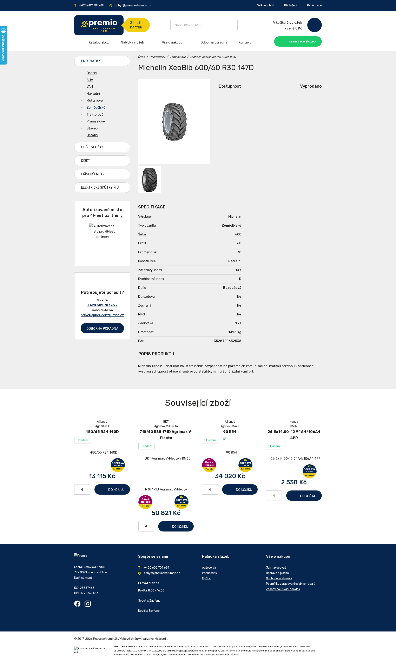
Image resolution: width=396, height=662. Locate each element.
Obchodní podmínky (279, 578)
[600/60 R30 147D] (149, 179)
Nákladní (93, 94)
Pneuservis (209, 573)
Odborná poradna (213, 42)
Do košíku (116, 490)
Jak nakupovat (276, 567)
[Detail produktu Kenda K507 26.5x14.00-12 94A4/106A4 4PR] (294, 458)
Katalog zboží (99, 42)
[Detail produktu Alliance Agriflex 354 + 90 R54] (230, 452)
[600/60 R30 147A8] (174, 121)
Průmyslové (96, 121)
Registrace (314, 5)
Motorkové (95, 100)
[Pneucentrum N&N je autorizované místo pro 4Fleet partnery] (102, 237)
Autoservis (209, 567)
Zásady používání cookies (283, 589)
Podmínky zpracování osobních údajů (290, 584)
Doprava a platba (277, 573)
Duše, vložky (92, 147)
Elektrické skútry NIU (100, 187)
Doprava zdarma (118, 465)
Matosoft (161, 639)
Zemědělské (96, 107)
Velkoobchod (265, 5)
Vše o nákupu (172, 42)
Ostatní (92, 135)
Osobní (92, 73)
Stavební (93, 128)
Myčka (206, 578)
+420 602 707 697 (92, 5)
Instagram (88, 604)
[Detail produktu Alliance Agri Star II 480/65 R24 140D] (102, 452)
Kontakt (245, 42)
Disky (85, 160)
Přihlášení (290, 5)
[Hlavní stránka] (99, 25)
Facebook (77, 604)
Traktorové (95, 114)
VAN (90, 87)
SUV (90, 80)
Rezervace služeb (302, 41)
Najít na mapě (83, 578)
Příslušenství (93, 174)
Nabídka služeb (132, 42)
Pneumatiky (91, 61)
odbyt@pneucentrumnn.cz (133, 5)
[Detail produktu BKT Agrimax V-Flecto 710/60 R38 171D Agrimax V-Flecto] (166, 474)
